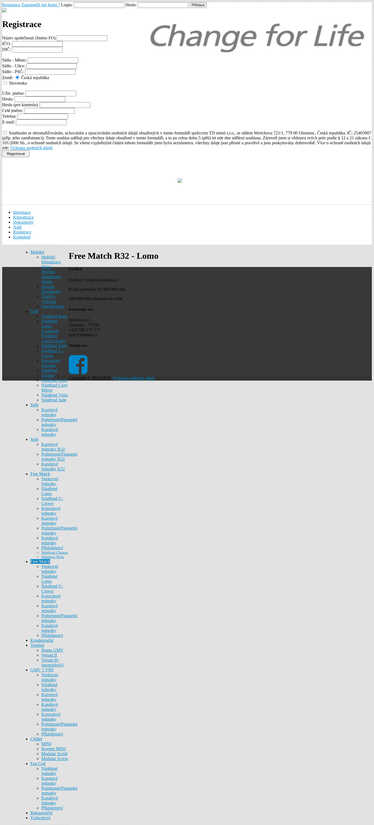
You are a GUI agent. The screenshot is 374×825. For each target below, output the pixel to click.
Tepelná (37, 645)
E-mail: (8, 122)
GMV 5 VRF (42, 670)
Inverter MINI (53, 748)
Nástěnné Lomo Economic (50, 326)
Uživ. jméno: (13, 93)
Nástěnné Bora (54, 316)
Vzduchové (40, 817)
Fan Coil (37, 763)
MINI (46, 743)
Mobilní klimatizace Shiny (51, 262)
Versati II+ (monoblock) (52, 662)
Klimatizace (23, 217)
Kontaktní (21, 237)
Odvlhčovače (52, 306)
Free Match (40, 474)
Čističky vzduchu (48, 299)
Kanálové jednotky (49, 432)
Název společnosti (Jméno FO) (29, 38)
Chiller (36, 739)
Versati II (49, 655)
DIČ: (6, 49)
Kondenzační (41, 640)
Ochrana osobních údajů (31, 147)
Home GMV (52, 650)
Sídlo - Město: (14, 60)
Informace (22, 212)
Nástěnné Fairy (54, 345)
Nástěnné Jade (53, 400)
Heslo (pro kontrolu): (20, 104)
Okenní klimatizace (51, 289)
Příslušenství (52, 547)
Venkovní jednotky (49, 481)
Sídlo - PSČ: (13, 71)
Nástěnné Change (49, 373)
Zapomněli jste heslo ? (40, 4)
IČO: (6, 43)
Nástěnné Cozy (54, 380)
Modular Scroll (54, 753)
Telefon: (9, 116)
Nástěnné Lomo (49, 491)
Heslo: (7, 99)
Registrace (11, 4)
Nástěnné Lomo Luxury (53, 338)
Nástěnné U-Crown (52, 353)
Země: (7, 77)
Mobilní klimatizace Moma (51, 276)
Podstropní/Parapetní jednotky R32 (59, 456)
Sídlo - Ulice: (13, 66)
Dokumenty (23, 222)
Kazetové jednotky (49, 412)
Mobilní (37, 252)
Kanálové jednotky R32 (53, 466)
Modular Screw (54, 758)
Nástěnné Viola (54, 395)
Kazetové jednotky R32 (53, 447)
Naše (17, 227)
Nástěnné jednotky (49, 687)
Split (34, 311)
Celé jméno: (12, 110)
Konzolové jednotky (51, 363)
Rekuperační (41, 812)
